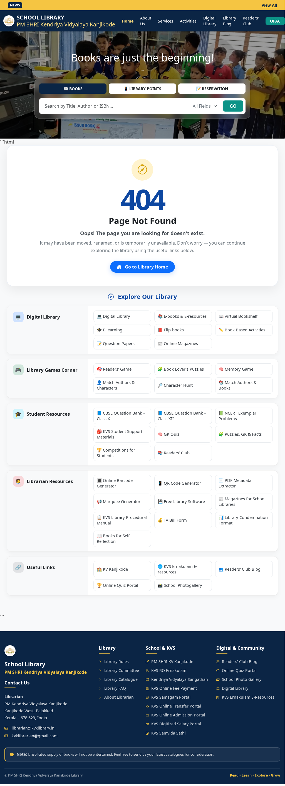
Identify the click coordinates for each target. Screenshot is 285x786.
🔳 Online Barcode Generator (115, 483)
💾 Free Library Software (181, 501)
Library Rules (116, 661)
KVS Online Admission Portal (178, 715)
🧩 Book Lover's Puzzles (181, 369)
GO (233, 106)
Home (127, 21)
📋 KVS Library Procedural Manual (122, 520)
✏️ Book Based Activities (242, 329)
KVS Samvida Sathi (168, 733)
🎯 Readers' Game (114, 369)
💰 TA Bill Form (172, 520)
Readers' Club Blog (239, 661)
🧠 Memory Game (236, 369)
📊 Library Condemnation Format (243, 520)
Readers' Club (251, 20)
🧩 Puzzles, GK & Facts (240, 434)
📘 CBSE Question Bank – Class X (121, 415)
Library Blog (229, 20)
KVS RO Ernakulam (168, 670)
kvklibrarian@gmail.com (35, 735)
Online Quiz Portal (239, 670)
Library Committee (121, 670)
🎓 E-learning (109, 329)
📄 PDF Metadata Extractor (235, 483)
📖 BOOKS (73, 88)
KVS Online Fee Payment (174, 688)
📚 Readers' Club (174, 452)
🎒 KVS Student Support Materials (119, 434)
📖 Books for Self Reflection (113, 538)
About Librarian (119, 697)
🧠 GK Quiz (168, 434)
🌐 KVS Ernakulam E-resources (177, 569)
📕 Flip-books (171, 329)
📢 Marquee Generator (118, 501)
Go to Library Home (146, 267)
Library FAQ (115, 688)
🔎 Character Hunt (175, 385)
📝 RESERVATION (212, 88)
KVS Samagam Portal (170, 697)
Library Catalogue (121, 679)
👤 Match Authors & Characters (116, 385)
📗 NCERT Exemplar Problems (237, 415)
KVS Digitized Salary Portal (176, 723)
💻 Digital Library (113, 316)
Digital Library (209, 20)
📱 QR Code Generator (179, 483)
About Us (145, 20)
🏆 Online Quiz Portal (117, 585)
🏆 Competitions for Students (116, 452)
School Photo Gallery (241, 679)
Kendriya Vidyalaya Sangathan (179, 679)
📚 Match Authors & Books (238, 385)
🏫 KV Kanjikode (112, 569)
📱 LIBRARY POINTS (142, 88)
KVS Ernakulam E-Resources (248, 697)
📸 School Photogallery (180, 585)
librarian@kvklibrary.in (33, 728)
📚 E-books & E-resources (182, 316)
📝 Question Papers (116, 343)
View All (269, 5)
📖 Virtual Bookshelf (238, 316)
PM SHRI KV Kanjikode (172, 661)
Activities (188, 21)
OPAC (275, 21)
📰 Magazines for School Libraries (242, 501)
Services (165, 21)
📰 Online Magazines (178, 343)
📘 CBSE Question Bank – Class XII (182, 415)
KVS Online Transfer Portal (176, 706)
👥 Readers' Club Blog (240, 569)
